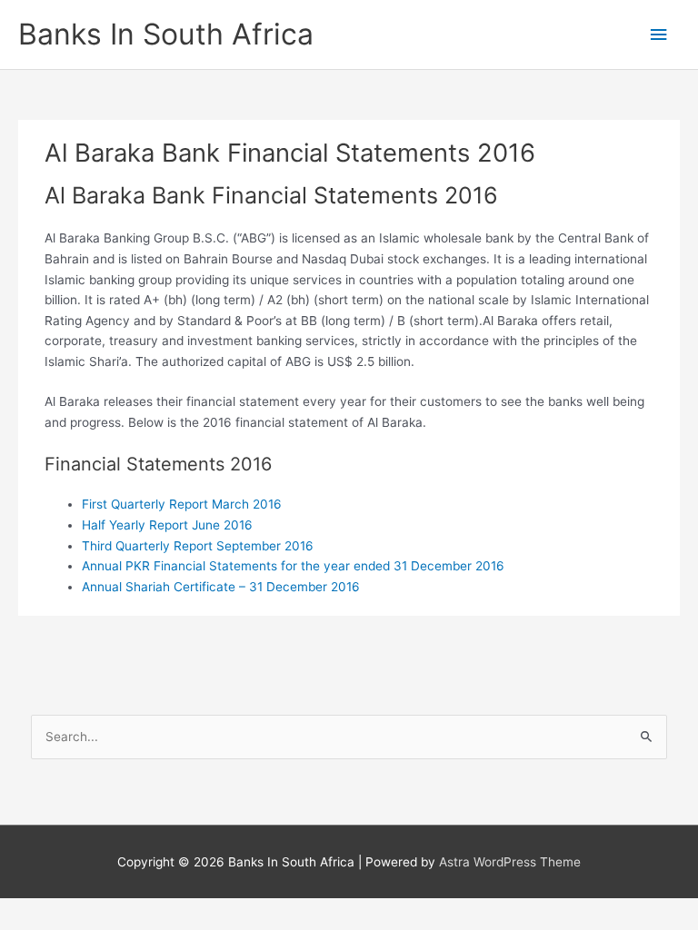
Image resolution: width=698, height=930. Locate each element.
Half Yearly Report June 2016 (167, 525)
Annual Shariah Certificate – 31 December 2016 (221, 586)
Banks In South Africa (166, 34)
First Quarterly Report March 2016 (182, 504)
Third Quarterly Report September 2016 (198, 546)
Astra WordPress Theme (510, 862)
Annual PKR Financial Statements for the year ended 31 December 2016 (293, 566)
